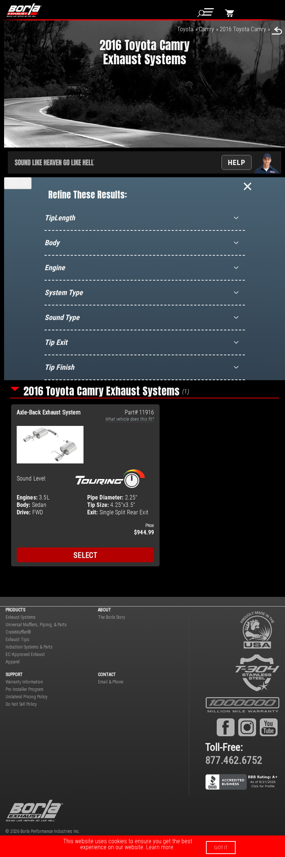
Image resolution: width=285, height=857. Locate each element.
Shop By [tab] (17, 183)
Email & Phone (110, 682)
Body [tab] (52, 242)
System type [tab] (64, 292)
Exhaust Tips (17, 639)
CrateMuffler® (18, 632)
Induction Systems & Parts (29, 647)
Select (85, 555)
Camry (206, 29)
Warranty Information (24, 682)
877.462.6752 (233, 760)
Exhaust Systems (21, 617)
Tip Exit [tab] (56, 342)
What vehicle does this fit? (129, 419)
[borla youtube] (269, 727)
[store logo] (27, 10)
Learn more (159, 847)
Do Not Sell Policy (21, 704)
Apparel (13, 661)
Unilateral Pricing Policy (27, 696)
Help (236, 162)
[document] (142, 846)
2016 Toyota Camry (243, 29)
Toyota (185, 29)
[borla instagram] (247, 727)
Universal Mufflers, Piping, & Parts (36, 624)
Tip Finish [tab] (59, 367)
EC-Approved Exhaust (25, 654)
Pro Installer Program (24, 689)
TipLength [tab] (60, 217)
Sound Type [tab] (62, 317)
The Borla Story (111, 617)
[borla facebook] (226, 727)
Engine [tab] (55, 267)
